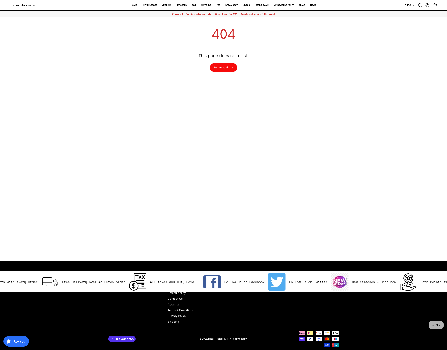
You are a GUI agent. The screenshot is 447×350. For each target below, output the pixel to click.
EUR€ (408, 5)
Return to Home (223, 67)
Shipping (173, 321)
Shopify (243, 338)
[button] (420, 5)
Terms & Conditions (180, 310)
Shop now (380, 282)
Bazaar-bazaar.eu (23, 5)
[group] (223, 14)
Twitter (312, 282)
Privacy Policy (177, 316)
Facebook (248, 282)
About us (173, 304)
